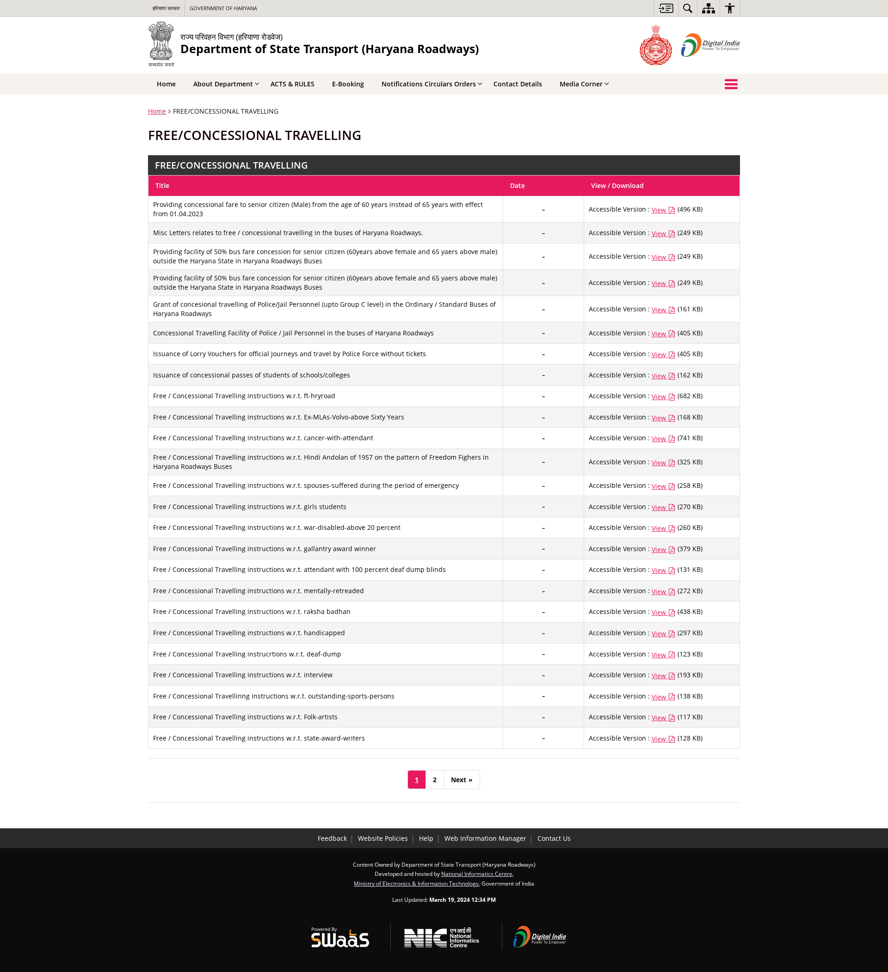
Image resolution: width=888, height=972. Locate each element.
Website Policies (383, 838)
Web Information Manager (485, 838)
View (660, 210)
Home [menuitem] (166, 83)
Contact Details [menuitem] (517, 83)
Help (426, 838)
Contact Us (554, 838)
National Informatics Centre (476, 873)
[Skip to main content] (666, 8)
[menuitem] (687, 8)
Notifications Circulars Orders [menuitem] (429, 83)
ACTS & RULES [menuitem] (292, 83)
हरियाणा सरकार (166, 8)
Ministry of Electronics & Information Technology (416, 883)
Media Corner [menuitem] (581, 83)
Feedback (332, 838)
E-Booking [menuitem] (348, 83)
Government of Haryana (223, 8)
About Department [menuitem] (223, 83)
